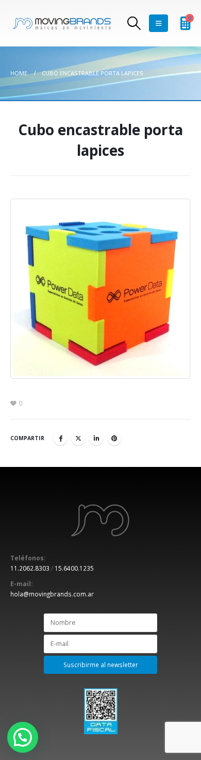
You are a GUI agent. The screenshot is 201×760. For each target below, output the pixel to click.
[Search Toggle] (134, 23)
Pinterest (114, 438)
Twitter (78, 438)
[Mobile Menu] (158, 23)
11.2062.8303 (29, 568)
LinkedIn (96, 438)
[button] (22, 737)
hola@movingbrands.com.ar (52, 594)
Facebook (60, 438)
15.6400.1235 (74, 568)
